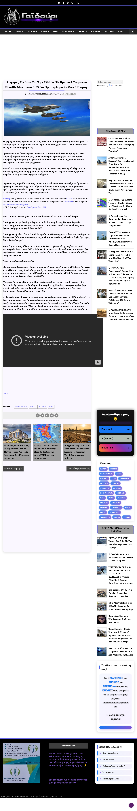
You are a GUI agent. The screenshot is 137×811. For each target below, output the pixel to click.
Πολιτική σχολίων (109, 779)
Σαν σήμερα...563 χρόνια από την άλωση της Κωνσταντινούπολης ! (120, 593)
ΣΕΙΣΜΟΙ (127, 517)
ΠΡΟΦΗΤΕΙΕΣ (114, 512)
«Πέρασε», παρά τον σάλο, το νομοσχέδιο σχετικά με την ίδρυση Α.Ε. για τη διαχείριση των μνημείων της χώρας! (16, 451)
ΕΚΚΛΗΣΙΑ (104, 503)
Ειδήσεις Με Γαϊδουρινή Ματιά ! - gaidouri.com (39, 796)
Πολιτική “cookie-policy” (112, 766)
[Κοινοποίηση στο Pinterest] (74, 94)
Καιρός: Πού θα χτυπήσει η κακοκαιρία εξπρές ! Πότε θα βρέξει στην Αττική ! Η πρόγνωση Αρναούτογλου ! (46, 451)
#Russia (69, 201)
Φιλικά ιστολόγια (109, 753)
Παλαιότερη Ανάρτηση (79, 468)
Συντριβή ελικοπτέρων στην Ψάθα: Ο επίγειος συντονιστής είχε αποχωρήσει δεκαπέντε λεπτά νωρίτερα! (120, 238)
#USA (69, 198)
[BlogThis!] (66, 94)
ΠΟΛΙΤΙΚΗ (115, 483)
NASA (120, 31)
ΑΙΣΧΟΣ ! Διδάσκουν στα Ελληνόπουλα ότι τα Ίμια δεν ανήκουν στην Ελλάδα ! (121, 651)
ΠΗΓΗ (5, 393)
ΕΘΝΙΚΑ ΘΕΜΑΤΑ (21, 407)
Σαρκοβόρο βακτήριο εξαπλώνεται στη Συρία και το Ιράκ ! (120, 619)
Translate (118, 85)
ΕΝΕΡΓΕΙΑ (104, 507)
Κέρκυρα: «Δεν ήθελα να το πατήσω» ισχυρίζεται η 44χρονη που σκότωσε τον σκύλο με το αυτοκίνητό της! (121, 186)
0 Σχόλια (58, 94)
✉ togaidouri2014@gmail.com (115, 727)
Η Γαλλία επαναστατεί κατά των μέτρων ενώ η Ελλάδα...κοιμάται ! (121, 557)
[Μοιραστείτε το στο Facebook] (71, 94)
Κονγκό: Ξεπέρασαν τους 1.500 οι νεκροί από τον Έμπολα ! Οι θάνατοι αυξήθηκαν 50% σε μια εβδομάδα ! (120, 296)
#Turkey (6, 198)
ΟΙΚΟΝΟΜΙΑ (32, 31)
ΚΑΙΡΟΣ (128, 507)
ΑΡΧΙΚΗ (8, 31)
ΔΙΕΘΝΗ (117, 517)
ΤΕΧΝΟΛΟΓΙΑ (105, 517)
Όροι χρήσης (107, 772)
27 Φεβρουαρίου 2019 (35, 207)
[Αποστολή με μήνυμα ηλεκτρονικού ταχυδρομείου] (64, 94)
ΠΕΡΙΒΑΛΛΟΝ (68, 31)
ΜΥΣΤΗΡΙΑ (109, 31)
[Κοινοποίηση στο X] (69, 94)
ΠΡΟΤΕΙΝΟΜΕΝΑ (106, 474)
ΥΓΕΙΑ (55, 31)
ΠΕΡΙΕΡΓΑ (82, 31)
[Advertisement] (68, 59)
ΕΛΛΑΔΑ (19, 31)
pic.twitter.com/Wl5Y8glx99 (15, 204)
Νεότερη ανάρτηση (13, 468)
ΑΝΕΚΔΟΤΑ (116, 503)
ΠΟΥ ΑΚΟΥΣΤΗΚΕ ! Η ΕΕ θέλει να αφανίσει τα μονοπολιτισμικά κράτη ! (121, 606)
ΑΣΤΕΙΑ (110, 498)
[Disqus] (47, 514)
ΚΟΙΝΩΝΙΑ (117, 488)
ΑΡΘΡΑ (102, 512)
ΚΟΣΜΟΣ (45, 31)
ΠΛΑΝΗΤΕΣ (121, 498)
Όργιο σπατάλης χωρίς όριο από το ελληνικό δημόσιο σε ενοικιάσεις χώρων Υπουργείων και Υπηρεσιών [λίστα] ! (120, 635)
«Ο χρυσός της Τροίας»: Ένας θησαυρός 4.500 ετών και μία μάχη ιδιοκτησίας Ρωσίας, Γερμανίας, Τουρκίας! (121, 144)
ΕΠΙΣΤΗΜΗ (95, 31)
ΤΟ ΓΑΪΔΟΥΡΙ (116, 507)
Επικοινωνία (107, 760)
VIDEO (7, 37)
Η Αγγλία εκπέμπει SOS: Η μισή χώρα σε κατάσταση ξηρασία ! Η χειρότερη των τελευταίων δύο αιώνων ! (76, 451)
